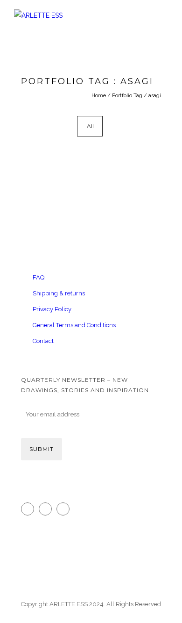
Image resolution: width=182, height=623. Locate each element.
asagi (154, 96)
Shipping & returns (59, 293)
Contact (43, 340)
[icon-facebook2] (47, 509)
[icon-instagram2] (30, 509)
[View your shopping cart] (146, 53)
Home (98, 96)
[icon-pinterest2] (65, 509)
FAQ (38, 277)
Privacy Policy (52, 309)
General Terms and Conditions (74, 325)
